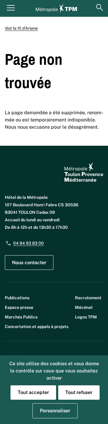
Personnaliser (55, 411)
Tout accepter (33, 392)
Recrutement (88, 297)
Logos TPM (86, 317)
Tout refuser (78, 392)
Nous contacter (29, 262)
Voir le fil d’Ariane (21, 28)
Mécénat (84, 307)
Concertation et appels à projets (36, 326)
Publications (17, 297)
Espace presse (19, 307)
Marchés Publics (21, 317)
